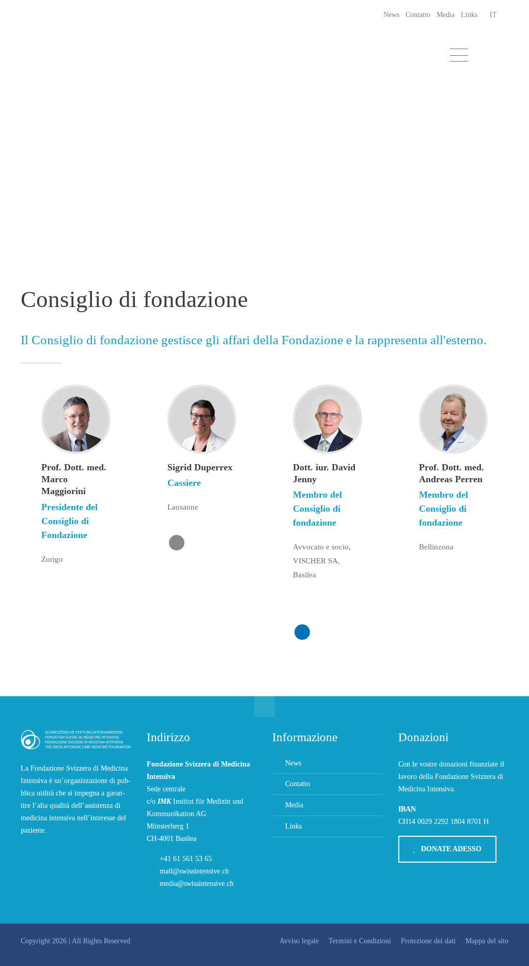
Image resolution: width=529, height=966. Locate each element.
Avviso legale (299, 941)
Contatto (418, 15)
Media (446, 15)
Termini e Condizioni (360, 941)
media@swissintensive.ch (197, 883)
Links (469, 15)
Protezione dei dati (428, 941)
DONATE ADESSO (451, 849)
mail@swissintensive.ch (194, 871)
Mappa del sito (486, 941)
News (391, 15)
